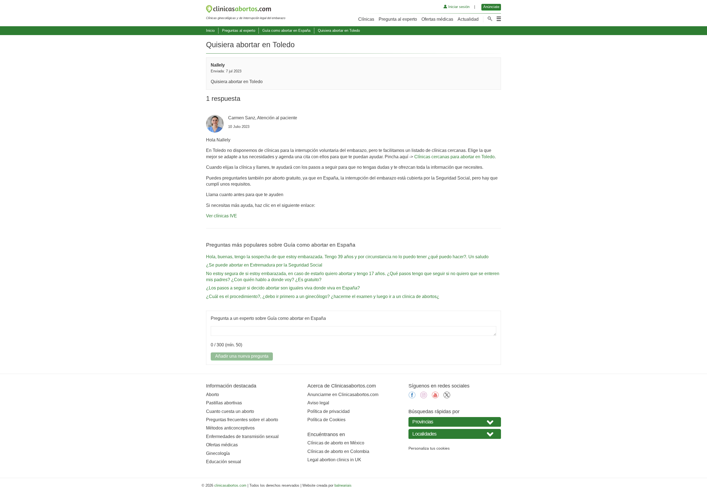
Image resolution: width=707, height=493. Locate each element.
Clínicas (366, 19)
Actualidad (468, 19)
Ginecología (218, 453)
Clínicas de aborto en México (335, 443)
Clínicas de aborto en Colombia (338, 451)
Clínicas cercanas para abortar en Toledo (454, 156)
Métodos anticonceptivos (230, 428)
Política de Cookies (326, 419)
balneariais (343, 485)
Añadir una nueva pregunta (241, 356)
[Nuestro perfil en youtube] (435, 396)
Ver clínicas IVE (221, 215)
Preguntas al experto (238, 30)
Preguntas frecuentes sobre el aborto (242, 419)
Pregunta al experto (398, 19)
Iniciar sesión (458, 7)
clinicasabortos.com (230, 485)
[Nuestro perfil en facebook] (412, 396)
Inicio (210, 30)
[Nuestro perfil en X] (446, 396)
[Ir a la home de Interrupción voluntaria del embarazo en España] (245, 10)
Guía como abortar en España (286, 30)
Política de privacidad (328, 411)
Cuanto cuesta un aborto (230, 411)
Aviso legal (318, 402)
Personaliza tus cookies (429, 448)
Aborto (212, 394)
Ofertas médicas (437, 19)
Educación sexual (223, 461)
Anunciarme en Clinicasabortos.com (342, 394)
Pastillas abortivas (224, 402)
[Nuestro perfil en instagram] (423, 396)
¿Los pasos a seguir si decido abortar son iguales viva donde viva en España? (283, 288)
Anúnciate (491, 7)
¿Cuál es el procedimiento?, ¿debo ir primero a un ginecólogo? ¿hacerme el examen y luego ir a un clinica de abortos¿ (322, 296)
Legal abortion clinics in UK (334, 459)
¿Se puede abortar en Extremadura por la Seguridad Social (264, 265)
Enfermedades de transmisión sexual (242, 436)
